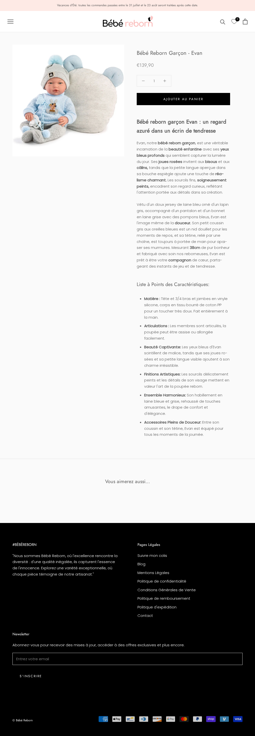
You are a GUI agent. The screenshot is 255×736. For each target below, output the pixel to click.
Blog (141, 564)
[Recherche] (222, 21)
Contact (145, 615)
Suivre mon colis (152, 555)
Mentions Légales (153, 572)
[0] (234, 21)
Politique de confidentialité (161, 581)
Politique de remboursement (163, 598)
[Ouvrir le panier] (245, 21)
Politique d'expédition (157, 607)
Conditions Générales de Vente (166, 589)
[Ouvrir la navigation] (10, 21)
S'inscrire (31, 676)
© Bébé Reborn (22, 720)
